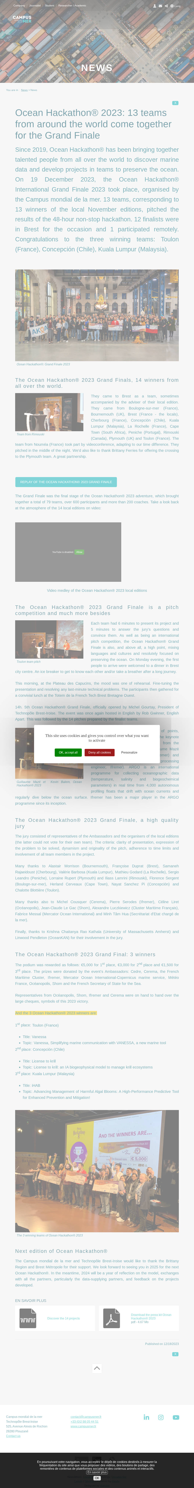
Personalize (129, 752)
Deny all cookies (99, 752)
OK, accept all (68, 752)
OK (97, 1478)
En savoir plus (97, 1472)
